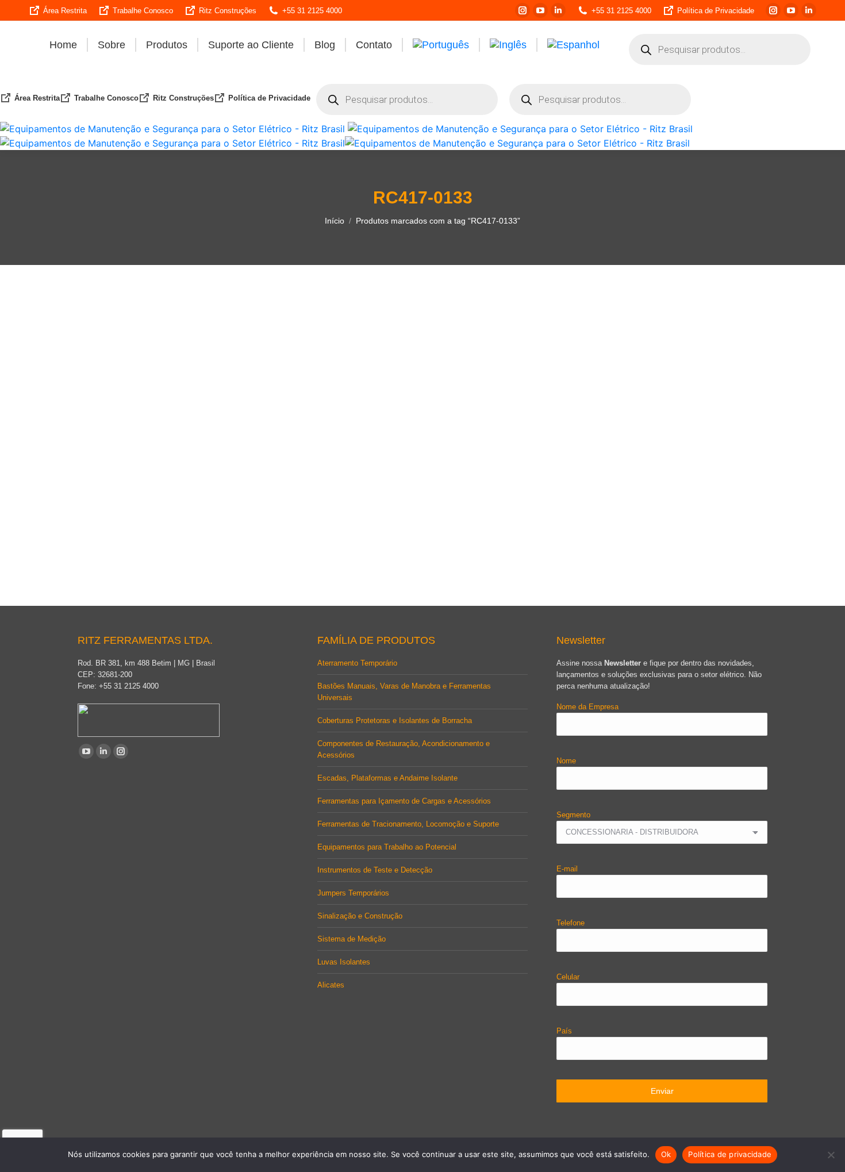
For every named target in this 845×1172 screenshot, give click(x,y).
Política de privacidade (729, 1154)
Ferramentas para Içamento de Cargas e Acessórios (404, 801)
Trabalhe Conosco (143, 10)
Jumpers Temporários (353, 893)
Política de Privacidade (715, 10)
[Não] (830, 1155)
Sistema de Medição (351, 939)
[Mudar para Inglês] (508, 45)
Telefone (570, 923)
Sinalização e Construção (359, 916)
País (564, 1031)
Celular (567, 977)
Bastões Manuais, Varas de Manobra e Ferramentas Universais (404, 692)
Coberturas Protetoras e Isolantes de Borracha (394, 720)
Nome (566, 760)
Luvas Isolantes (343, 962)
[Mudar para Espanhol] (573, 45)
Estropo (154, 550)
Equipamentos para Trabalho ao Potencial (386, 847)
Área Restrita (65, 10)
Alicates (330, 985)
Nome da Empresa (587, 706)
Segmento (573, 814)
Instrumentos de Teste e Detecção (374, 870)
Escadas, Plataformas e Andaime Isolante (387, 778)
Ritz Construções (227, 10)
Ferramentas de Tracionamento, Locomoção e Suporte (408, 824)
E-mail (567, 868)
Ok (666, 1154)
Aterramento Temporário (357, 663)
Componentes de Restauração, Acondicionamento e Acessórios (403, 749)
